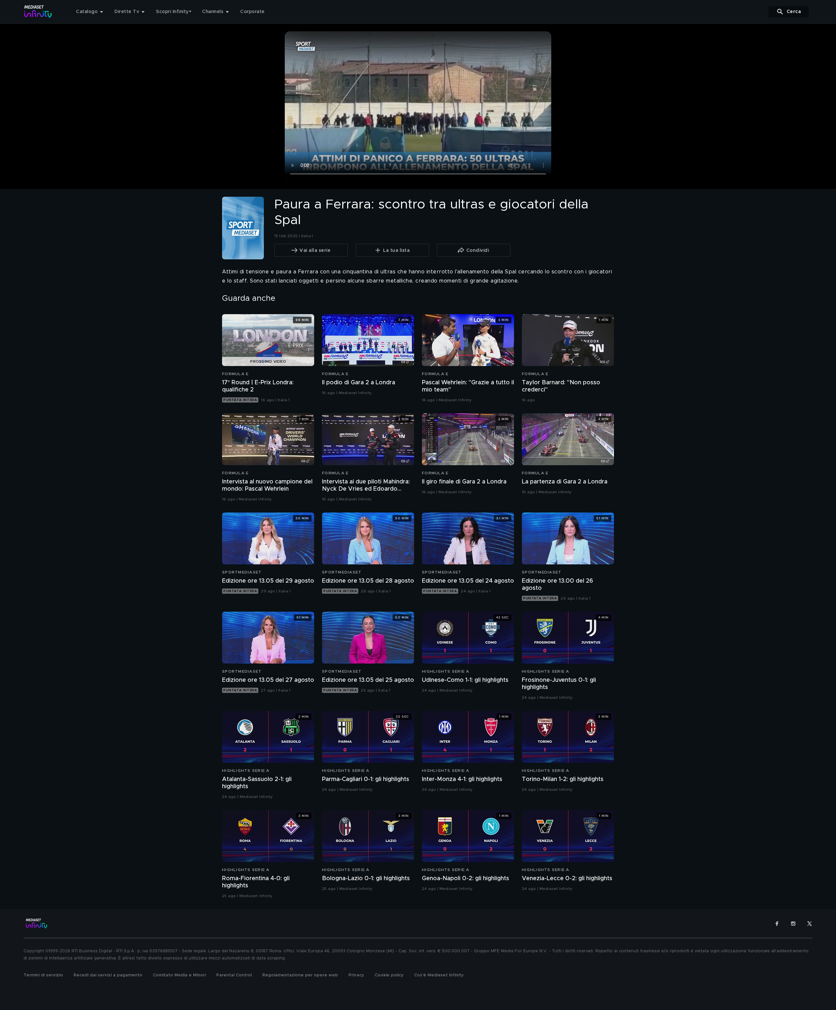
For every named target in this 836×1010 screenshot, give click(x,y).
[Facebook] (777, 923)
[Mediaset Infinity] (38, 11)
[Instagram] (793, 923)
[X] (809, 923)
